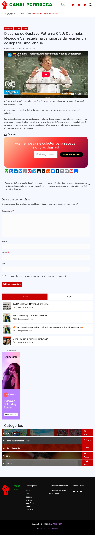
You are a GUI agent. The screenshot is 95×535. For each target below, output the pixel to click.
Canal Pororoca (30, 48)
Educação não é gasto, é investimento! (30, 316)
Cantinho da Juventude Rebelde (16, 441)
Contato (29, 509)
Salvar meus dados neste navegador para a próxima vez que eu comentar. (36, 276)
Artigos (29, 500)
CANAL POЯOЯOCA (30, 4)
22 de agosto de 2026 (24, 307)
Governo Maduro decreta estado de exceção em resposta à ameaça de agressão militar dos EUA (67, 184)
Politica (17, 28)
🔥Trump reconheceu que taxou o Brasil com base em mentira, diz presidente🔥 (48, 327)
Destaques (8, 28)
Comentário (8, 211)
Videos (25, 28)
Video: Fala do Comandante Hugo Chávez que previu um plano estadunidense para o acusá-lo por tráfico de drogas (24, 186)
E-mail (5, 252)
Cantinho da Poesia (11, 448)
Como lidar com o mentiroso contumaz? (45, 13)
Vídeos (28, 506)
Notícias (29, 497)
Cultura (6, 456)
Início (62, 4)
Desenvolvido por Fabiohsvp (48, 529)
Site (3, 264)
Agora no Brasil (10, 433)
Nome (5, 241)
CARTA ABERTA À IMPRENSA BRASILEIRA (31, 304)
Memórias (30, 503)
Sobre (28, 494)
